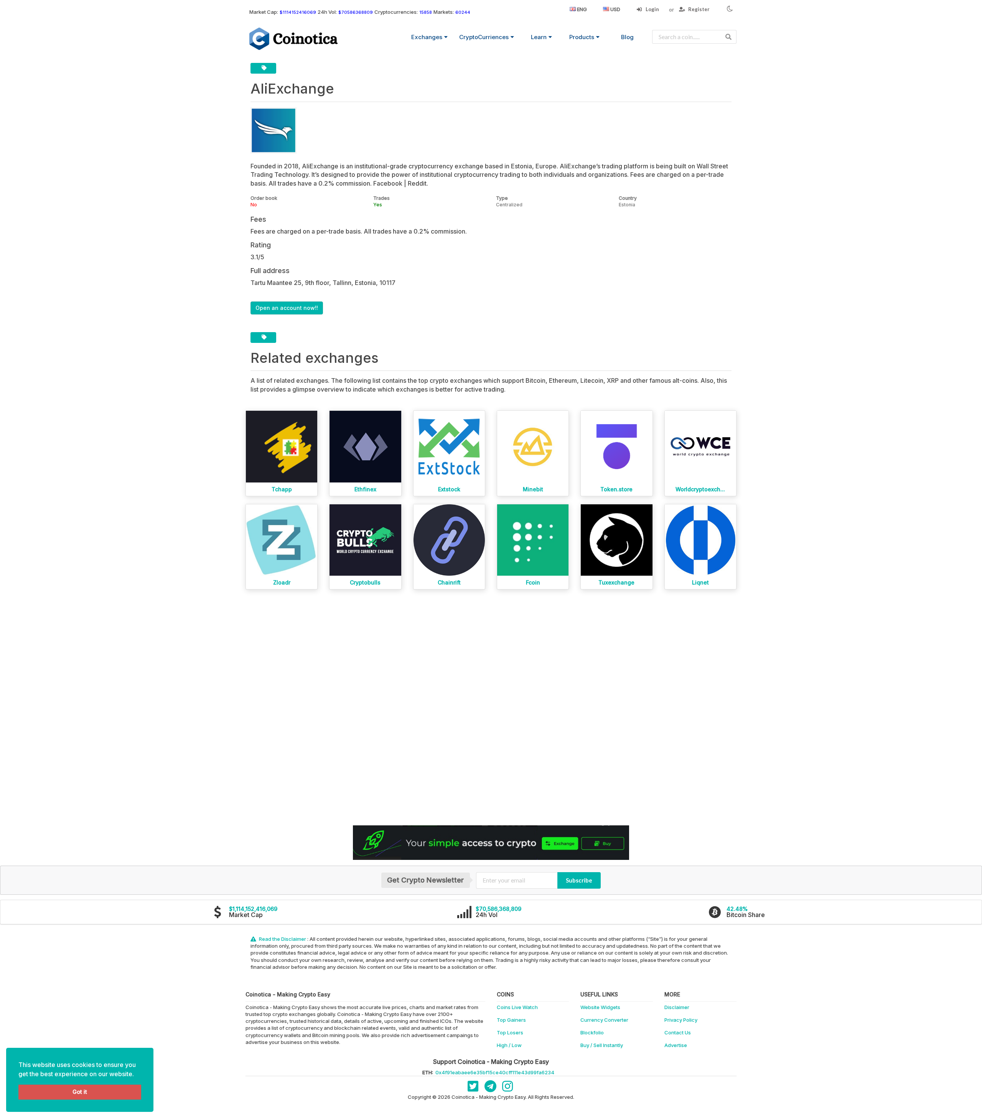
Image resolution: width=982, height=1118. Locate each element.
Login (651, 9)
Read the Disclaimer (282, 939)
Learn (539, 37)
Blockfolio (592, 1032)
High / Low (509, 1045)
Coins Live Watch (517, 1007)
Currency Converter (604, 1020)
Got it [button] (79, 1091)
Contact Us (677, 1032)
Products (581, 37)
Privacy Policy (680, 1020)
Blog (627, 37)
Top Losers (510, 1032)
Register (698, 9)
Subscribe (579, 880)
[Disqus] (491, 708)
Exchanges (426, 37)
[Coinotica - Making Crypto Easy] (294, 38)
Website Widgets (600, 1007)
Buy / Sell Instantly (601, 1045)
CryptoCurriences (484, 37)
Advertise (675, 1045)
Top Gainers (511, 1020)
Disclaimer (676, 1007)
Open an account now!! (286, 308)
